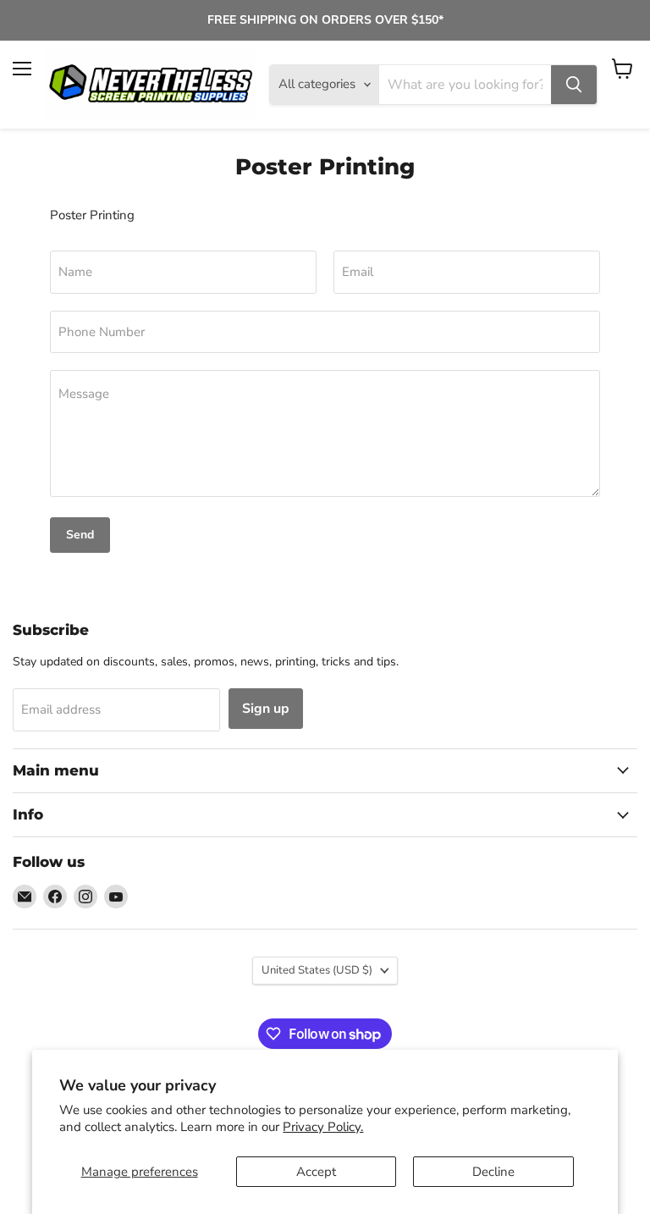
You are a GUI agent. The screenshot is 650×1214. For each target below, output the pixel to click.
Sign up (265, 708)
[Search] (574, 84)
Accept (316, 1171)
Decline (493, 1171)
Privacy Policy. (323, 1126)
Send (80, 535)
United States (317, 970)
